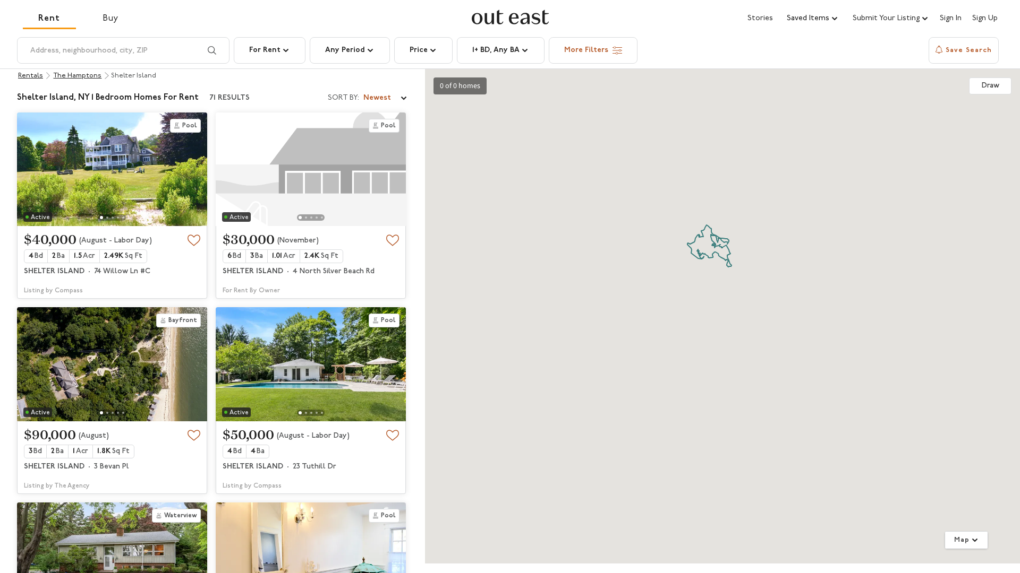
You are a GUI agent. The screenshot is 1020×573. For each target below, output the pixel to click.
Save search (969, 50)
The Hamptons (77, 75)
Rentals (30, 75)
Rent (49, 18)
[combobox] (368, 98)
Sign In (951, 18)
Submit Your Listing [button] (886, 18)
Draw (990, 86)
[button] (812, 18)
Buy (111, 18)
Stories (760, 18)
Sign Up (985, 18)
